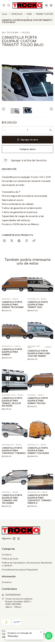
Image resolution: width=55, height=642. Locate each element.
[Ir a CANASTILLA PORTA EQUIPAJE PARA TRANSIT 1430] (40, 283)
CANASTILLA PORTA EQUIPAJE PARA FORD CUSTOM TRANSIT (39, 353)
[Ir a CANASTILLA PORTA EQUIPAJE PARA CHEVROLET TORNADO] (15, 429)
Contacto (7, 554)
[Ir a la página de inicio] (28, 5)
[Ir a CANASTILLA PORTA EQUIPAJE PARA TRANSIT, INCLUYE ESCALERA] (15, 380)
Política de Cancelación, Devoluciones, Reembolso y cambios (27, 564)
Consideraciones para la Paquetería (20, 569)
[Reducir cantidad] (4, 130)
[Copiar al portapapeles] (34, 241)
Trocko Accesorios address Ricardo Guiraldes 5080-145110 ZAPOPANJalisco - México (18, 602)
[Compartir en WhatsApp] (19, 241)
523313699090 (13, 594)
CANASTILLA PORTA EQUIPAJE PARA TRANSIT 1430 (38, 304)
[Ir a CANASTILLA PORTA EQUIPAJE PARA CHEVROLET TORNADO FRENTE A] (40, 477)
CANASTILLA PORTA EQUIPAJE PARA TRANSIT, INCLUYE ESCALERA (12, 402)
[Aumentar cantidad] (50, 130)
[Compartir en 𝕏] (11, 241)
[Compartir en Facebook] (4, 241)
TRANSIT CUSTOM (44, 14)
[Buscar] (8, 5)
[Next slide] (51, 109)
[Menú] (4, 5)
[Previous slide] (4, 109)
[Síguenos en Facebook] (18, 538)
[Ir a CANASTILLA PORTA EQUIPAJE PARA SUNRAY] (15, 331)
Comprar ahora (27, 149)
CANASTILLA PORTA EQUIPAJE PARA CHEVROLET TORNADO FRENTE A (39, 499)
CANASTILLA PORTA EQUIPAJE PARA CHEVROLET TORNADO (14, 450)
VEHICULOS (16, 14)
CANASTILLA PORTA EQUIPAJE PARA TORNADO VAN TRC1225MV (12, 499)
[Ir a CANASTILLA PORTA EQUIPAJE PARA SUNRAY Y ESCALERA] (40, 429)
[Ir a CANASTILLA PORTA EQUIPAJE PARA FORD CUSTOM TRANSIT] (40, 331)
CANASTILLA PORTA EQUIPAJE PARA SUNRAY (12, 352)
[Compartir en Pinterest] (26, 241)
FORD (29, 14)
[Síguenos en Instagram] (14, 538)
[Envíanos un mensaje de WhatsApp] (49, 636)
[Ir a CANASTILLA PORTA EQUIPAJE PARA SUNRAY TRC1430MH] (15, 283)
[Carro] (51, 5)
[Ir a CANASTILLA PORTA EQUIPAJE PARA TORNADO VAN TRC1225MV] (15, 477)
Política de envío (10, 558)
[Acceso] (46, 5)
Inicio (4, 14)
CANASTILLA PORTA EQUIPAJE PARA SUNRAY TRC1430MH (13, 304)
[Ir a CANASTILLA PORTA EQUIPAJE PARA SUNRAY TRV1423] (40, 380)
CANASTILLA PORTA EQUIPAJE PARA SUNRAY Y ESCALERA (38, 450)
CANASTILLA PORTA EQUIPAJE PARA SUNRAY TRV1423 (38, 400)
